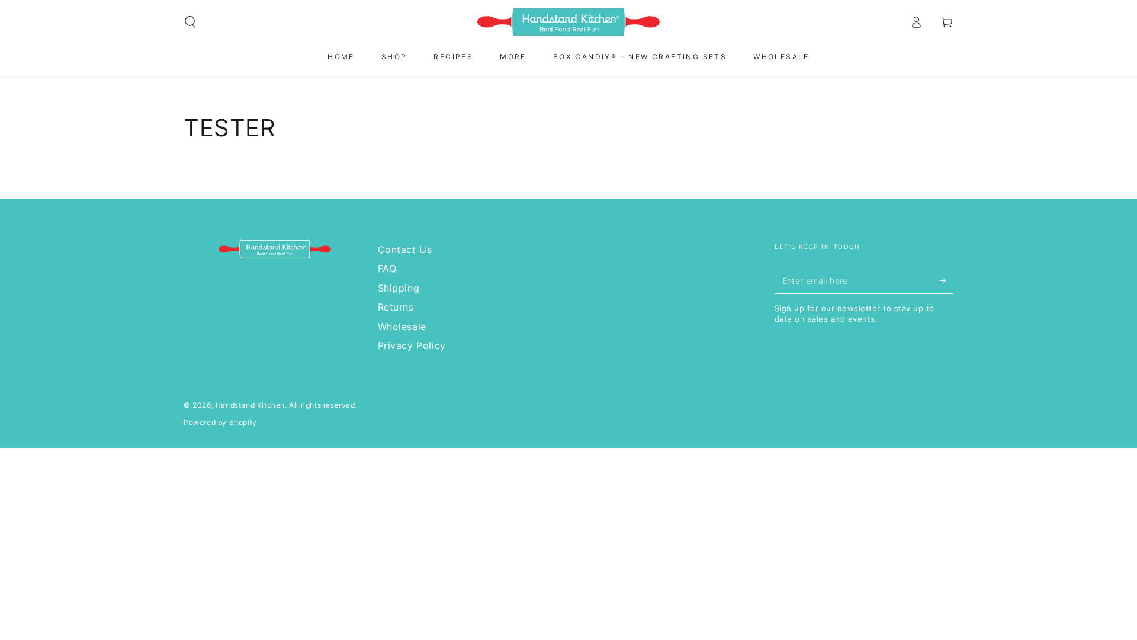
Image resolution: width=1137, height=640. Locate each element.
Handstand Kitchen (250, 405)
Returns (396, 307)
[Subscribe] (946, 280)
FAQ (387, 268)
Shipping (399, 288)
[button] (190, 22)
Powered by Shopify (220, 422)
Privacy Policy (412, 345)
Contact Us (405, 249)
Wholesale (402, 326)
